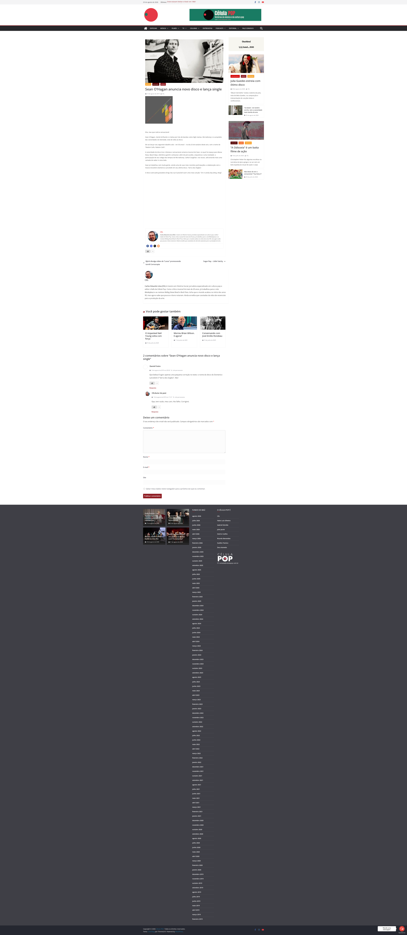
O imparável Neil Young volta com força (153, 336)
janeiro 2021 (196, 816)
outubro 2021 (197, 776)
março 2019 (196, 914)
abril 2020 (195, 856)
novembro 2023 (198, 664)
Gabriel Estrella (222, 525)
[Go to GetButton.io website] (402, 933)
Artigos (148, 84)
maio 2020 (196, 852)
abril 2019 (195, 910)
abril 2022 (195, 749)
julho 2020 (196, 843)
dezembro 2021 (197, 767)
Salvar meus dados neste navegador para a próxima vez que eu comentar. (175, 489)
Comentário (148, 428)
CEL (163, 94)
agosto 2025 (196, 570)
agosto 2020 (196, 838)
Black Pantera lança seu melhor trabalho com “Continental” (176, 536)
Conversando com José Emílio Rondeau (212, 334)
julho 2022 (196, 735)
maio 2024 (196, 637)
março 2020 (196, 861)
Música (163, 28)
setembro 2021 (197, 780)
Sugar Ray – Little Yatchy (213, 261)
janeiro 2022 (196, 762)
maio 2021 (196, 798)
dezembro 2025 (197, 552)
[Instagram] (151, 246)
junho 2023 (196, 686)
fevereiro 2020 (197, 865)
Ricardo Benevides (223, 538)
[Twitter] (155, 246)
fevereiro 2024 (197, 650)
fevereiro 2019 (197, 919)
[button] (167, 28)
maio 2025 (196, 583)
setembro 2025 (197, 565)
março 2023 (196, 700)
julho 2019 (196, 897)
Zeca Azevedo (222, 547)
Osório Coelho (222, 534)
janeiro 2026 (196, 547)
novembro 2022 (198, 718)
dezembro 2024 (197, 606)
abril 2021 (195, 803)
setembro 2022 (197, 727)
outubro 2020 (197, 829)
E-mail (146, 467)
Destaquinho (235, 76)
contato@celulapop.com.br (228, 563)
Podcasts (219, 28)
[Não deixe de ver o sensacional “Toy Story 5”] (235, 174)
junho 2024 (196, 633)
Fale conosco (248, 28)
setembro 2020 (197, 834)
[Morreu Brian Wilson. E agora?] (184, 318)
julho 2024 (196, 628)
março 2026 (196, 538)
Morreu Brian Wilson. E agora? (184, 334)
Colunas (193, 28)
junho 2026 (196, 525)
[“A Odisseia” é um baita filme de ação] (246, 130)
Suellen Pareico (222, 543)
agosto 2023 (196, 677)
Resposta (152, 388)
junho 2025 (196, 579)
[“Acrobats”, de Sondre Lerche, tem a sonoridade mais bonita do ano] (235, 111)
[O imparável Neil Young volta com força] (155, 318)
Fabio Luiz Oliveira (223, 521)
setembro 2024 (197, 619)
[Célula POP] (145, 28)
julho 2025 (196, 574)
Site (144, 477)
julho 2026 (196, 521)
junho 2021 (196, 794)
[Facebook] (147, 246)
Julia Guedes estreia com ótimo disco (245, 82)
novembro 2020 (198, 825)
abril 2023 (195, 695)
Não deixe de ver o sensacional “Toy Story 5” (253, 173)
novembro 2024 (198, 610)
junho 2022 (196, 740)
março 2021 (196, 807)
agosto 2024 (196, 623)
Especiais (153, 28)
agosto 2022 (196, 731)
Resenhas (250, 76)
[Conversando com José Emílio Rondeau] (212, 318)
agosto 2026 (196, 516)
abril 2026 (195, 534)
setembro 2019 (197, 888)
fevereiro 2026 (197, 543)
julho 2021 (196, 789)
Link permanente (178, 370)
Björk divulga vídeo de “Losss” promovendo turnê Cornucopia (163, 263)
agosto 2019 (196, 892)
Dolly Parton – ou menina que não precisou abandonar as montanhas (154, 516)
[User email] (158, 246)
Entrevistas (207, 28)
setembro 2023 (197, 673)
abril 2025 (195, 588)
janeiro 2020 (196, 870)
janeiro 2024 (196, 655)
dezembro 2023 (197, 659)
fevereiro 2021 (197, 812)
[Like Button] (148, 251)
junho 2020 (196, 847)
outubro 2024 (197, 615)
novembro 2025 (198, 556)
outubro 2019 (197, 883)
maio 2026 (196, 529)
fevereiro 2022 (197, 758)
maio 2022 (196, 744)
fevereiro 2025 (197, 597)
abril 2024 (195, 641)
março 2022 (196, 753)
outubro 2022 (197, 722)
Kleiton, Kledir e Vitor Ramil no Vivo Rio (153, 537)
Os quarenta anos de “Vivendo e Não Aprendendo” (176, 518)
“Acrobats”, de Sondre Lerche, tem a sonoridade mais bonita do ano (253, 110)
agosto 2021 (196, 785)
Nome (146, 457)
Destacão (155, 84)
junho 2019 (196, 901)
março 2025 (196, 592)
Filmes (174, 28)
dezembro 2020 (197, 820)
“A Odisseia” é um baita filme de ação (245, 149)
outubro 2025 (197, 561)
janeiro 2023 (196, 709)
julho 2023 (196, 682)
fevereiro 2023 (197, 704)
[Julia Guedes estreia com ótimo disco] (246, 63)
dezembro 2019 (197, 874)
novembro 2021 (198, 771)
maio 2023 (196, 691)
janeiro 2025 (196, 601)
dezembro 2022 (197, 713)
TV (183, 28)
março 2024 (196, 646)
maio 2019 (196, 906)
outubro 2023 (197, 668)
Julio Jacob (221, 529)
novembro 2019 (198, 879)
